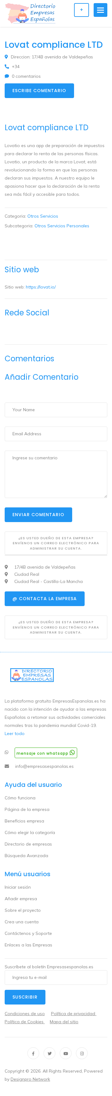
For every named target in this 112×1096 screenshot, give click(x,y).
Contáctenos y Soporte (28, 933)
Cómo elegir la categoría (30, 832)
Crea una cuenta (22, 922)
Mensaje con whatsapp (43, 753)
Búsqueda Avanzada (26, 855)
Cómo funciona (20, 798)
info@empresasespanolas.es (44, 766)
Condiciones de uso (25, 1013)
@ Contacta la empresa (44, 598)
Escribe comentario (39, 90)
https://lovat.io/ (41, 287)
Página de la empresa (27, 809)
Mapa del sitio (64, 1021)
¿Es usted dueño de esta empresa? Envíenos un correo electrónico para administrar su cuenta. (56, 543)
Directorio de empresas (28, 844)
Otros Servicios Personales (62, 226)
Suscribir (25, 997)
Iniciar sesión (18, 887)
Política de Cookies (25, 1021)
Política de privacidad (73, 1013)
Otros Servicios (42, 216)
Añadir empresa (21, 898)
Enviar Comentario (38, 514)
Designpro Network (30, 1079)
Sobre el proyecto (23, 910)
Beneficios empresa (24, 821)
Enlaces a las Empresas (28, 945)
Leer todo (15, 733)
